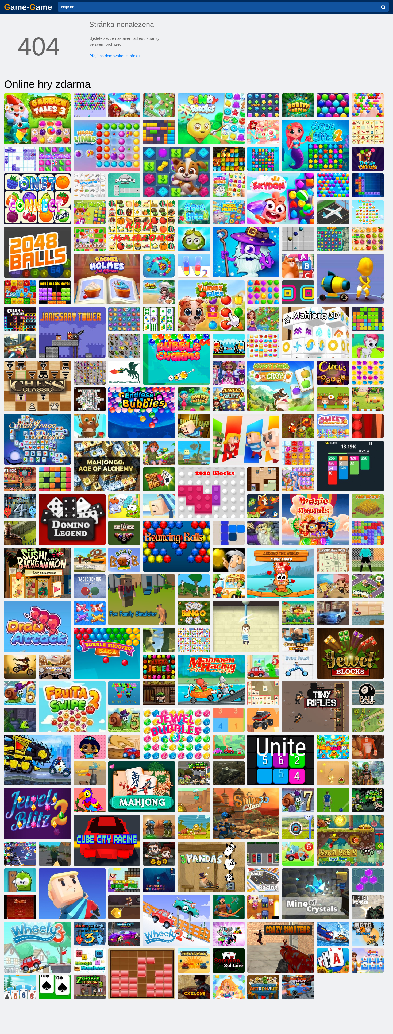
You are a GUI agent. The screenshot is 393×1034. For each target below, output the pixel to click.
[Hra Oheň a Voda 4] (20, 506)
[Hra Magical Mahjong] (263, 533)
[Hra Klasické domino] (124, 185)
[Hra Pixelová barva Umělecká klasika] (124, 373)
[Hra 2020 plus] (55, 479)
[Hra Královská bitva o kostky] (298, 640)
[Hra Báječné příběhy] (211, 305)
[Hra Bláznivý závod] (211, 680)
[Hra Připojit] (280, 760)
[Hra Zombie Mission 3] (90, 987)
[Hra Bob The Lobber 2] (368, 800)
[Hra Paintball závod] (368, 613)
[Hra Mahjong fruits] (194, 640)
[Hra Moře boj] (20, 159)
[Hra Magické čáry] (107, 145)
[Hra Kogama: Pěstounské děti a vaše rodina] (90, 560)
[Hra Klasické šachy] (37, 386)
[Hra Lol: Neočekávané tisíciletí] (229, 373)
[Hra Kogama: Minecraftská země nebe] (194, 453)
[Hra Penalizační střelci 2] (368, 560)
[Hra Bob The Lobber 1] (159, 693)
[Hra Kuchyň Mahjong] (90, 185)
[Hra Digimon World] (263, 506)
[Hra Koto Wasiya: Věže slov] (298, 266)
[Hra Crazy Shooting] (280, 947)
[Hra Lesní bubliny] (368, 159)
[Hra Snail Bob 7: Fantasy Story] (298, 800)
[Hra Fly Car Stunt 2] (298, 987)
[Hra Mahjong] (141, 786)
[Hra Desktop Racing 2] (124, 747)
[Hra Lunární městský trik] (124, 934)
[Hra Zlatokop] (229, 560)
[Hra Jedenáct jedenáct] (368, 319)
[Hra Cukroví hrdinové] (229, 185)
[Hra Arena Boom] (263, 292)
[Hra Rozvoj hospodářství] (368, 506)
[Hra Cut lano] (333, 773)
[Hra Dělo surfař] (350, 279)
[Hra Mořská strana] (298, 479)
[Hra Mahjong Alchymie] (107, 466)
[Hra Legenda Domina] (72, 519)
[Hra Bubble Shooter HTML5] (90, 105)
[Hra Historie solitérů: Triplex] (20, 987)
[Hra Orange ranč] (333, 399)
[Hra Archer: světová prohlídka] (298, 827)
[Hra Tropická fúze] (159, 105)
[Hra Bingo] (194, 613)
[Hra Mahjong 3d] (315, 332)
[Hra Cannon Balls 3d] (90, 773)
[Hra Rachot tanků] (194, 960)
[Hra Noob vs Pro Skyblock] (124, 880)
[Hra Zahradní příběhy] (90, 239)
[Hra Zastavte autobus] (159, 479)
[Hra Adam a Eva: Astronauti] (263, 987)
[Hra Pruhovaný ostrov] (159, 453)
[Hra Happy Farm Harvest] (280, 386)
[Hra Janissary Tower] (72, 332)
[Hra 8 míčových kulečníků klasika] (124, 533)
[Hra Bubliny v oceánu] (124, 693)
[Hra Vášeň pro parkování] (263, 854)
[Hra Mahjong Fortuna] (37, 439)
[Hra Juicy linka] (368, 239)
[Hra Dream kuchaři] (159, 292)
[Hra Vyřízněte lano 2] (124, 506)
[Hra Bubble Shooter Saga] (107, 653)
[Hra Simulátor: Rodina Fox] (141, 599)
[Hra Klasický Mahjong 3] (333, 560)
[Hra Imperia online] (20, 533)
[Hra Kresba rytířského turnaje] (298, 667)
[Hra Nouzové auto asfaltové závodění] (333, 613)
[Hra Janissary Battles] (229, 346)
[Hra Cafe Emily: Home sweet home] (368, 399)
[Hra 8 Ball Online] (368, 693)
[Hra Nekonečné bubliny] (141, 412)
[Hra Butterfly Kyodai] (124, 346)
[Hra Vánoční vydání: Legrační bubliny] (333, 105)
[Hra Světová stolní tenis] (90, 586)
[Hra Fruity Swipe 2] (72, 706)
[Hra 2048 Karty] (350, 466)
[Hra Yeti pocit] (368, 747)
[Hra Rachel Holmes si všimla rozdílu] (107, 279)
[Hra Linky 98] (298, 239)
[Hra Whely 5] (263, 667)
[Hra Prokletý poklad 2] (298, 426)
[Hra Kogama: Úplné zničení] (72, 893)
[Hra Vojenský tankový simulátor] (229, 773)
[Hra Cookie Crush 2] (263, 346)
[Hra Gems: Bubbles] (368, 346)
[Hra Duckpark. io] (333, 747)
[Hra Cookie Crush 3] (368, 212)
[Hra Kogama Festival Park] (159, 506)
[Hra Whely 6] (298, 854)
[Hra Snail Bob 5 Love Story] (124, 720)
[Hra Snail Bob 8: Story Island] (350, 840)
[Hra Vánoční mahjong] (368, 132)
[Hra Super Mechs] (159, 827)
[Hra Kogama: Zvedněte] (194, 426)
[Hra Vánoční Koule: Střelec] (20, 854)
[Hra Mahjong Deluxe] (90, 399)
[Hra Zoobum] (20, 292)
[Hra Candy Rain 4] (229, 987)
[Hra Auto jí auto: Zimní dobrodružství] (333, 934)
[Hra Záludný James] (263, 479)
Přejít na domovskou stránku (114, 56)
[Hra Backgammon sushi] (37, 573)
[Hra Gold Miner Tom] (124, 907)
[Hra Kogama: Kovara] (246, 439)
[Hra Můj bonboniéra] (20, 880)
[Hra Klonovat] (194, 987)
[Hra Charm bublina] (176, 359)
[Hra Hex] (368, 880)
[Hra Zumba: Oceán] (159, 266)
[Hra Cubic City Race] (107, 840)
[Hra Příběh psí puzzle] (176, 172)
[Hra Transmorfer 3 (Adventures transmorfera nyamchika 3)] (20, 720)
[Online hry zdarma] (28, 7)
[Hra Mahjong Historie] (159, 319)
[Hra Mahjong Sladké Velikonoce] (333, 426)
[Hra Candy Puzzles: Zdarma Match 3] (211, 118)
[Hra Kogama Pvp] (159, 640)
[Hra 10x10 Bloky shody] (55, 292)
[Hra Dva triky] (20, 346)
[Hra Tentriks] (368, 185)
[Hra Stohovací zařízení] (298, 292)
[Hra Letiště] (333, 212)
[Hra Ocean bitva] (159, 880)
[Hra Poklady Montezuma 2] (368, 773)
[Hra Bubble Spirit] (368, 105)
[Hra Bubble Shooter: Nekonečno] (90, 426)
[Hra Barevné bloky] (20, 319)
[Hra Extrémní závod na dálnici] (55, 667)
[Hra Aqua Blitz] (194, 212)
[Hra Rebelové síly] (368, 907)
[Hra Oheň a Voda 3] (90, 934)
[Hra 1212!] (229, 533)
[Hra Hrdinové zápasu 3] (246, 252)
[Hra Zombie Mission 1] (194, 773)
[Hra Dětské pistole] (315, 706)
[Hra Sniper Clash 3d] (246, 813)
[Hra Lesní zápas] (298, 105)
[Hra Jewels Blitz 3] (333, 239)
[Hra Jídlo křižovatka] (229, 586)
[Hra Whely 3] (37, 947)
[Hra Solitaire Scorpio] (229, 960)
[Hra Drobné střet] (333, 586)
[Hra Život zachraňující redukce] (246, 626)
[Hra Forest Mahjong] (263, 693)
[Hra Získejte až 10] (229, 720)
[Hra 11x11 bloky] (159, 132)
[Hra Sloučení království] (124, 105)
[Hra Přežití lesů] (55, 854)
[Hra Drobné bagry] (194, 800)
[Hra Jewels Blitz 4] (263, 105)
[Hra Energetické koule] (176, 546)
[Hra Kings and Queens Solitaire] (368, 960)
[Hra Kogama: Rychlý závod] (263, 880)
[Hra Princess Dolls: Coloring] (90, 747)
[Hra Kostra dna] (159, 667)
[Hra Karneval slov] (333, 373)
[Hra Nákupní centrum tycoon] (368, 586)
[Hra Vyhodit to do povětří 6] (263, 907)
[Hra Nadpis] (55, 159)
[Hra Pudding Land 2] (298, 453)
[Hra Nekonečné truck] (263, 720)
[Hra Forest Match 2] (194, 399)
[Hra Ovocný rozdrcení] (124, 319)
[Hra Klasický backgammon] (368, 426)
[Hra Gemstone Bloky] (350, 653)
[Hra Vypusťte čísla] (90, 960)
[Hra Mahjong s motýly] (90, 373)
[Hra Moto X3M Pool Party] (368, 934)
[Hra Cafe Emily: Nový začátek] (20, 479)
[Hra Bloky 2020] (211, 492)
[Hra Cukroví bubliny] (263, 132)
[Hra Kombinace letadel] (90, 613)
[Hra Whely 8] (229, 747)
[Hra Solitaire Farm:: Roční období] (333, 960)
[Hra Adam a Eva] (194, 827)
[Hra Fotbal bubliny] (333, 800)
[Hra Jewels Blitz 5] (229, 399)
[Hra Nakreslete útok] (37, 626)
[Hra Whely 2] (176, 920)
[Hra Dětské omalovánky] (90, 800)
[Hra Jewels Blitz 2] (37, 813)
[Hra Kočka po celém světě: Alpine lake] (280, 573)
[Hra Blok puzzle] (141, 973)
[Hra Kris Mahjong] (141, 225)
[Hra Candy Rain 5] (368, 373)
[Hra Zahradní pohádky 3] (37, 118)
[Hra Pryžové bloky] (368, 533)
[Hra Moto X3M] (20, 667)
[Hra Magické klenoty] (315, 519)
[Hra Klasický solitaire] (55, 987)
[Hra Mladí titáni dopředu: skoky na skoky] (229, 934)
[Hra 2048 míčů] (37, 252)
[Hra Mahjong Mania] (20, 907)
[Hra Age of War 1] (194, 586)
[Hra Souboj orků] (298, 613)
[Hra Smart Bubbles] (333, 185)
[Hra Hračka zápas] (90, 212)
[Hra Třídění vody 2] (194, 266)
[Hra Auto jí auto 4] (37, 760)
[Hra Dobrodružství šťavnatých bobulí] (194, 239)
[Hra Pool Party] (229, 212)
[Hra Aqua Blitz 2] (315, 145)
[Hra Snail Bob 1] (124, 560)
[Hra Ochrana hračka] (368, 720)
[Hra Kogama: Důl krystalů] (315, 893)
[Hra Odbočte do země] (229, 907)
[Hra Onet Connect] (37, 198)
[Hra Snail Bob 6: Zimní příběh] (20, 693)
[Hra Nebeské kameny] (280, 198)
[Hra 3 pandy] (211, 867)
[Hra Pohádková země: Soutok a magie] (263, 319)
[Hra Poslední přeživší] (159, 854)
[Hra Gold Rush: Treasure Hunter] (229, 159)
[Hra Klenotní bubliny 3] (176, 733)
